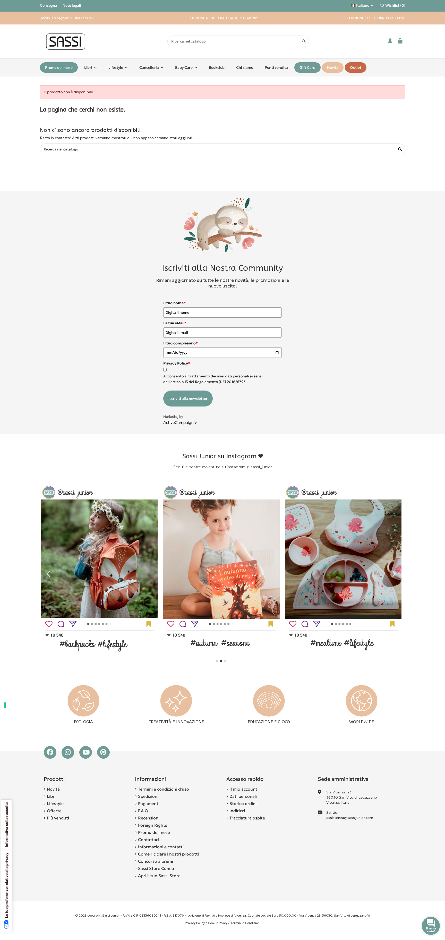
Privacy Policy (195, 923)
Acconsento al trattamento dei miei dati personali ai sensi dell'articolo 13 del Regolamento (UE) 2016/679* (213, 379)
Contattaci (148, 839)
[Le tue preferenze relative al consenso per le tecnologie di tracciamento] (5, 705)
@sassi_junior (259, 466)
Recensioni (148, 817)
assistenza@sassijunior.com (349, 817)
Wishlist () (394, 5)
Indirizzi (237, 810)
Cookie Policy (217, 923)
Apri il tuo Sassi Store (159, 875)
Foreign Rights (152, 825)
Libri (51, 796)
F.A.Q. (143, 810)
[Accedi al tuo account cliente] (390, 41)
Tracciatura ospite (247, 817)
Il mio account (243, 789)
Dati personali (243, 796)
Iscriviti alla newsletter (188, 398)
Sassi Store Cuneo (156, 868)
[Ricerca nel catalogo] (303, 41)
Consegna (49, 5)
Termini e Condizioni (245, 923)
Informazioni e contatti (161, 846)
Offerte (54, 810)
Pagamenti (148, 803)
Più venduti (58, 817)
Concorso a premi (155, 861)
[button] (217, 661)
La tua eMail (174, 323)
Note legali (72, 5)
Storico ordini (242, 803)
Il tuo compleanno (180, 343)
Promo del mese (154, 832)
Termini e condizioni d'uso (163, 789)
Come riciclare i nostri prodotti (168, 854)
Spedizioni (148, 796)
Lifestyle (55, 803)
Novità (53, 789)
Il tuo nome (174, 303)
